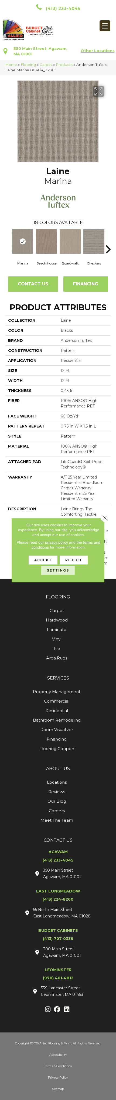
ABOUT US (58, 768)
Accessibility (58, 1055)
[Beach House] (46, 241)
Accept (43, 560)
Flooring (28, 64)
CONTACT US (58, 840)
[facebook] (57, 1009)
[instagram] (48, 1009)
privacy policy (56, 542)
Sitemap (58, 1089)
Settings (58, 570)
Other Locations (98, 50)
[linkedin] (67, 1009)
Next (108, 241)
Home (11, 64)
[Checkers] (94, 241)
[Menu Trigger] (105, 25)
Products (64, 64)
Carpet (46, 64)
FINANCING (85, 283)
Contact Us (33, 283)
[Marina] (23, 241)
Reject (73, 560)
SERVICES (58, 678)
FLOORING (58, 597)
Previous (8, 241)
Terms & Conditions (58, 1066)
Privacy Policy (58, 1077)
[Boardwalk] (70, 241)
